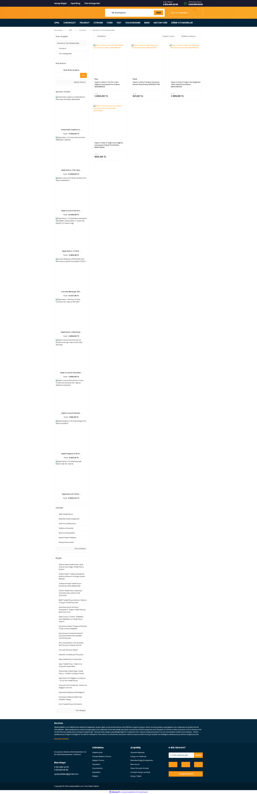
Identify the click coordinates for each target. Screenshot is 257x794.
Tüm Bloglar (80, 710)
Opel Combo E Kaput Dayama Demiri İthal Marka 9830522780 (146, 83)
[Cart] (198, 13)
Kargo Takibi (136, 776)
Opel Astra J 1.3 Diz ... (71, 251)
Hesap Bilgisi (60, 3)
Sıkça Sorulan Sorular (140, 768)
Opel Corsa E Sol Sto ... (71, 210)
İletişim (95, 776)
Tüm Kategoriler (92, 3)
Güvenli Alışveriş (137, 752)
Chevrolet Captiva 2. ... (71, 129)
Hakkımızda (97, 752)
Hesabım (96, 764)
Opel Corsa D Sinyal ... (71, 413)
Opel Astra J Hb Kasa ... (71, 332)
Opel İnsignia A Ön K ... (71, 453)
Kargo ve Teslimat (138, 756)
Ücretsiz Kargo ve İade (140, 772)
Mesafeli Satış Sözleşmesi (142, 760)
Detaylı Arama (79, 82)
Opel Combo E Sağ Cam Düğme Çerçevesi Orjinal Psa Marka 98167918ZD (109, 145)
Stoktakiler (101, 36)
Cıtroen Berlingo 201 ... (71, 291)
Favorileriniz (97, 768)
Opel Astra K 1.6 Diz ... (71, 494)
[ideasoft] (114, 792)
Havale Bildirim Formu (101, 756)
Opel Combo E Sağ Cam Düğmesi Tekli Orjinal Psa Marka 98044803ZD (185, 84)
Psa (96, 79)
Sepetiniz (96, 772)
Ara (83, 75)
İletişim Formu (98, 760)
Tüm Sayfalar (80, 548)
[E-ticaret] (128, 792)
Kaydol (198, 755)
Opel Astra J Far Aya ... (71, 170)
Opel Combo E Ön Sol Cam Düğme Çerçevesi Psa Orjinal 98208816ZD (107, 84)
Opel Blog (75, 3)
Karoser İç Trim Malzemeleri (104, 30)
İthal (135, 79)
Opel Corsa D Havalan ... (71, 372)
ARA (158, 12)
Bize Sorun (135, 764)
